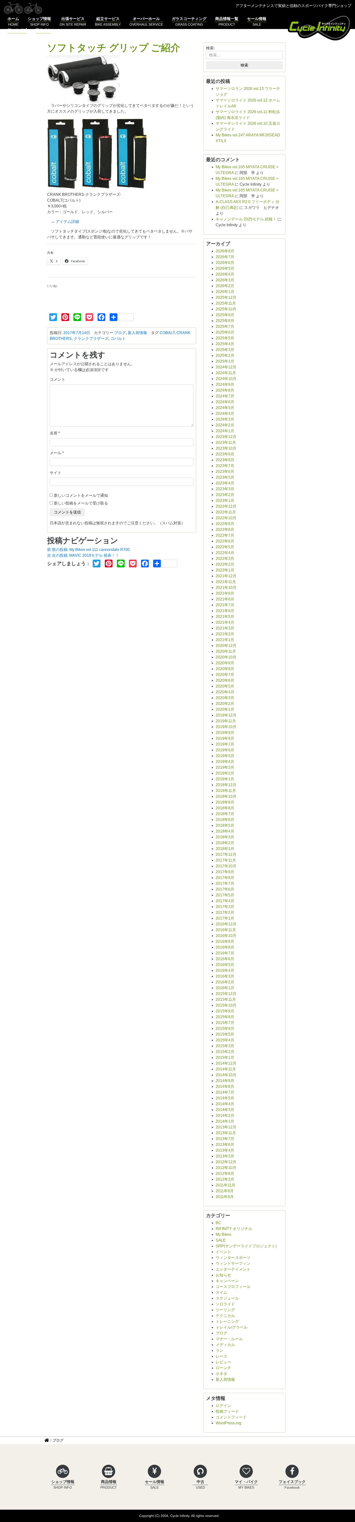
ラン (219, 1350)
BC (218, 1223)
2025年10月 (226, 309)
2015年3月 (225, 1046)
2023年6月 (225, 471)
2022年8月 (225, 529)
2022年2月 (225, 564)
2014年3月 (225, 1110)
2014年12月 (226, 1063)
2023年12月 (226, 437)
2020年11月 (226, 651)
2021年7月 (225, 605)
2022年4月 (225, 553)
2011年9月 (225, 1191)
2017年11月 (226, 860)
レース (221, 1356)
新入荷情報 (137, 333)
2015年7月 (225, 1023)
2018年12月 (226, 785)
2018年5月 (225, 825)
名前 (53, 433)
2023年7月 (225, 466)
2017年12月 (226, 854)
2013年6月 (225, 1144)
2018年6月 (225, 820)
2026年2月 (225, 286)
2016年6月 (225, 959)
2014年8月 (225, 1086)
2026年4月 (225, 274)
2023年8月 (225, 460)
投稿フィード (227, 1411)
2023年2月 (225, 495)
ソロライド (225, 1304)
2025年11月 (226, 303)
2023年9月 (225, 454)
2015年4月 (225, 1040)
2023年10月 (226, 448)
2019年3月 (225, 767)
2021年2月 (225, 634)
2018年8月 (225, 808)
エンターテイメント (233, 1269)
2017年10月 (226, 866)
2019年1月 (225, 779)
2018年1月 (225, 849)
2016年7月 (225, 953)
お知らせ (223, 1275)
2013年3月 (225, 1156)
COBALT (167, 333)
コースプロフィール (233, 1287)
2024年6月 (225, 402)
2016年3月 (225, 976)
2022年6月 (225, 541)
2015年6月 (225, 1028)
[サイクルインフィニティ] (319, 27)
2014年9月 (225, 1081)
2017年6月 (225, 889)
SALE (221, 1240)
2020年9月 (225, 663)
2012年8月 (225, 1173)
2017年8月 (225, 878)
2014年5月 (225, 1098)
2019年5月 (225, 756)
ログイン (223, 1406)
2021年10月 (226, 587)
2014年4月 (225, 1104)
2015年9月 (225, 1011)
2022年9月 (225, 524)
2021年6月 (225, 611)
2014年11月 (226, 1069)
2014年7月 (225, 1092)
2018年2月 (225, 843)
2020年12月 (226, 646)
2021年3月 (225, 628)
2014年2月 (225, 1115)
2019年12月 (226, 715)
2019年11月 (226, 721)
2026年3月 (225, 280)
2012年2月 (225, 1179)
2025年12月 (226, 297)
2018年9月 (225, 802)
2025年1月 (225, 361)
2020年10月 (226, 657)
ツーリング (225, 1310)
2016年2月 (225, 982)
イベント (223, 1252)
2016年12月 (226, 924)
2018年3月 (225, 837)
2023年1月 (225, 500)
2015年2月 (225, 1052)
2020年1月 (225, 709)
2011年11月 (225, 1185)
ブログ (120, 333)
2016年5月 (225, 965)
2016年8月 (225, 947)
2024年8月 (225, 390)
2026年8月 (225, 251)
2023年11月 (226, 442)
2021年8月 (225, 599)
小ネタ (221, 1374)
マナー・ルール (229, 1339)
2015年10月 (226, 1005)
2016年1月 (225, 988)
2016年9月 (225, 941)
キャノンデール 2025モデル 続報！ (246, 219)
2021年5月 (225, 617)
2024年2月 (225, 425)
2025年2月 (225, 355)
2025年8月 (225, 321)
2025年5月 (225, 338)
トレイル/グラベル (232, 1327)
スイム (221, 1292)
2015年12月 (226, 994)
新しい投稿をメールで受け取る (81, 503)
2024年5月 (225, 408)
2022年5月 (225, 547)
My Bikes (223, 1234)
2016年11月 (226, 930)
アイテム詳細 (67, 222)
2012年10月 (226, 1168)
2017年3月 (225, 907)
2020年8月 (225, 669)
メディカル (225, 1345)
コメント (57, 379)
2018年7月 (225, 814)
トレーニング (227, 1321)
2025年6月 (225, 332)
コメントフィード (231, 1417)
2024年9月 (225, 384)
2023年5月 (225, 477)
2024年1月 (225, 431)
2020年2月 (225, 704)
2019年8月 (225, 738)
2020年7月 (225, 675)
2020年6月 (225, 680)
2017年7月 (225, 883)
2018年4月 (225, 831)
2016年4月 (225, 970)
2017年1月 (225, 918)
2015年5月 (225, 1034)
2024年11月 (226, 373)
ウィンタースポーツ (233, 1258)
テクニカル (225, 1316)
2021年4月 (225, 622)
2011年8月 (225, 1197)
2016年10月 (226, 936)
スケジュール (227, 1298)
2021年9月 (225, 593)
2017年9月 (225, 872)
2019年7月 (225, 744)
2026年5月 (225, 268)
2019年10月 (226, 727)
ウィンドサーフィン (233, 1263)
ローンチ (223, 1368)
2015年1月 (225, 1057)
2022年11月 (226, 512)
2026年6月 (225, 263)
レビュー (223, 1362)
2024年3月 (225, 419)
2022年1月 (225, 570)
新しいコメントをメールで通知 (81, 495)
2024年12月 (226, 367)
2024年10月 (226, 379)
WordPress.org (228, 1423)
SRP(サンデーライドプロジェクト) (246, 1246)
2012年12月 (226, 1162)
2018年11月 (226, 791)
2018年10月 (226, 796)
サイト (55, 473)
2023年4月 (225, 483)
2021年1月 (225, 640)
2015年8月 (225, 1017)
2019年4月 (225, 762)
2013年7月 (225, 1139)
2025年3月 (225, 350)
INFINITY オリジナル (234, 1229)
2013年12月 (226, 1127)
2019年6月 (225, 750)
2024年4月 (225, 413)
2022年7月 (225, 535)
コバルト (118, 339)
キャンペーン (227, 1281)
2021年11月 (226, 582)
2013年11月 (226, 1133)
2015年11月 (226, 999)
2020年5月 (225, 686)
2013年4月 (225, 1150)
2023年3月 (225, 489)
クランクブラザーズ (91, 339)
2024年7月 (225, 396)
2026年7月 (225, 257)
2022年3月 (225, 558)
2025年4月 (225, 344)
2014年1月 (225, 1121)
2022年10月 (226, 518)
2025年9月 (225, 315)
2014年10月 (226, 1075)
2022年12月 (226, 506)
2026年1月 (225, 292)
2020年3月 (225, 698)
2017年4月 (225, 901)
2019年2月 (225, 773)
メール (55, 453)
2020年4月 (225, 692)
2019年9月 (225, 733)
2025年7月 (225, 326)
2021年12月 (226, 576)
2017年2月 (225, 912)
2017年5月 (225, 895)
